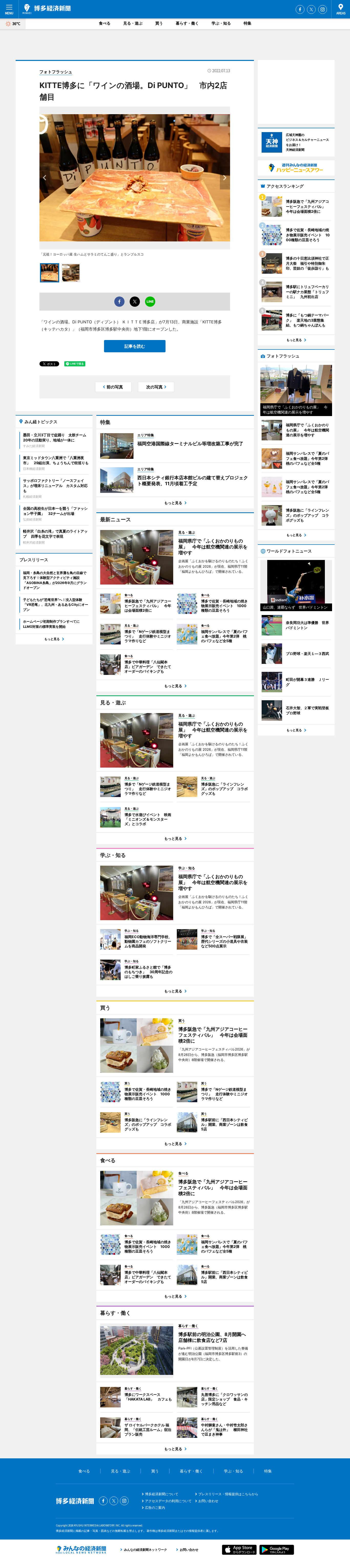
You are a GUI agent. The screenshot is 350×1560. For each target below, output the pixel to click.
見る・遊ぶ (132, 23)
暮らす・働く (187, 23)
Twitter (311, 9)
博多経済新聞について (161, 1494)
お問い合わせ (208, 1501)
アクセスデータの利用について (168, 1501)
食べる (104, 23)
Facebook (300, 9)
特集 (247, 23)
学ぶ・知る (221, 23)
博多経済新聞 (46, 9)
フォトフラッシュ (55, 71)
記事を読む (135, 346)
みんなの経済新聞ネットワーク (81, 1550)
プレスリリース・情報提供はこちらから (228, 1494)
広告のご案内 (155, 1507)
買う (159, 23)
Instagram (322, 9)
